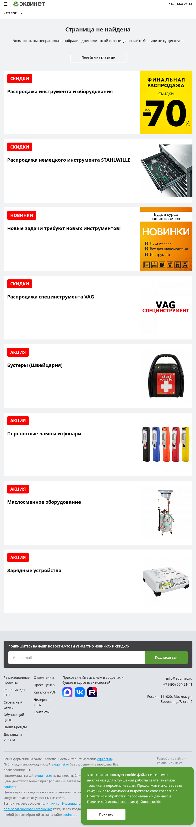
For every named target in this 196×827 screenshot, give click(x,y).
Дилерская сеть (42, 702)
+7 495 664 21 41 (179, 4)
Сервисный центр (13, 704)
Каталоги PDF (45, 692)
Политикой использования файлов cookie (124, 801)
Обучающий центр (14, 717)
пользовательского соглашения (28, 809)
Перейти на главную (98, 57)
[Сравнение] (161, 13)
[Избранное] (170, 13)
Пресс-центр (44, 685)
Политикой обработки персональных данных (127, 796)
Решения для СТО (14, 692)
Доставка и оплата (13, 737)
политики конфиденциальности (65, 803)
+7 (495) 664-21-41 (177, 684)
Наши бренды (15, 727)
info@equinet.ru (179, 678)
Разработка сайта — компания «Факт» (172, 760)
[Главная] (29, 4)
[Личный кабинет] (179, 13)
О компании (44, 677)
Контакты (41, 712)
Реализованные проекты (17, 680)
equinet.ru (104, 759)
